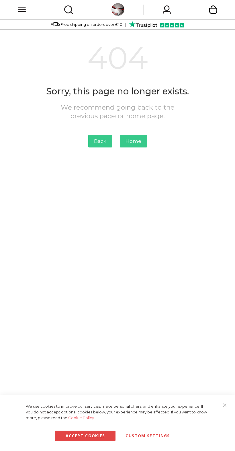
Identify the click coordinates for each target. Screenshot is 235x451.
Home (133, 141)
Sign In (166, 9)
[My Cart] (213, 9)
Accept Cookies (85, 435)
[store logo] (118, 9)
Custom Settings (148, 435)
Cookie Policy (81, 417)
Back (100, 141)
